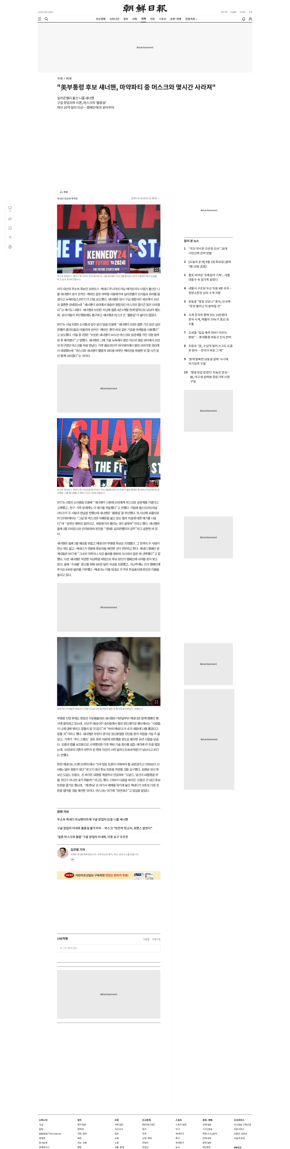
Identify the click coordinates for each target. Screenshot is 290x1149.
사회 (117, 1120)
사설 (41, 1124)
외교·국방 (82, 1142)
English (234, 12)
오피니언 (43, 1120)
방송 (210, 1129)
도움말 (146, 939)
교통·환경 (119, 1147)
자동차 (145, 1142)
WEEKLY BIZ (148, 1124)
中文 (250, 12)
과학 (144, 1133)
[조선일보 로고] (145, 8)
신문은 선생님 (240, 1133)
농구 (178, 1147)
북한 (79, 1138)
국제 (60, 79)
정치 (79, 1120)
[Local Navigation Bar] (40, 19)
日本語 (243, 12)
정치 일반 (81, 1124)
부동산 (145, 1147)
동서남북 (43, 1142)
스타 (205, 1129)
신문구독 (224, 12)
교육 (117, 1138)
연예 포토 (207, 1138)
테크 (144, 1129)
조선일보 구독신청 (242, 1124)
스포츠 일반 (181, 1124)
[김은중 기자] (62, 853)
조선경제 (146, 1120)
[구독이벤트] (108, 875)
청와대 (80, 1129)
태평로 (42, 1138)
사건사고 (119, 1129)
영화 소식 (207, 1133)
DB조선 (237, 1147)
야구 (178, 1129)
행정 (79, 1147)
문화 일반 (207, 1142)
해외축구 (180, 1142)
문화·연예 (207, 1120)
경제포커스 (44, 1147)
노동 (117, 1142)
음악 (215, 1133)
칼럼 (41, 1129)
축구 (178, 1138)
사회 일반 (119, 1124)
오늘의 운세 (239, 1138)
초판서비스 (239, 1129)
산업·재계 (147, 1138)
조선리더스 (239, 1120)
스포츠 (179, 1120)
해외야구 (180, 1133)
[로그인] (250, 19)
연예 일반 (207, 1124)
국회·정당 (82, 1133)
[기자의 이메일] (72, 860)
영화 (208, 1147)
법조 (117, 1133)
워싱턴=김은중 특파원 (67, 198)
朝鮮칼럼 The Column (50, 1133)
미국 (68, 79)
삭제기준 (156, 939)
